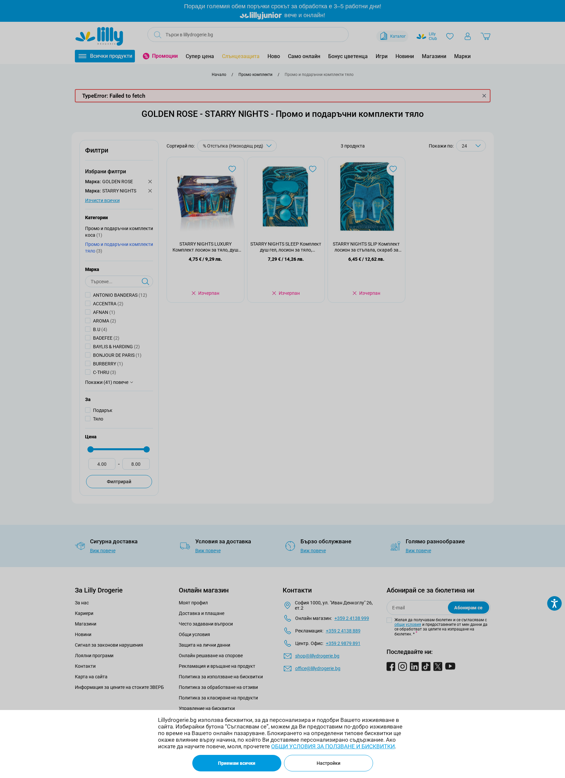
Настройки (328, 763)
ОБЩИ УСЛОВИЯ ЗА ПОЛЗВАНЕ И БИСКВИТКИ (333, 746)
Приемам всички (236, 763)
